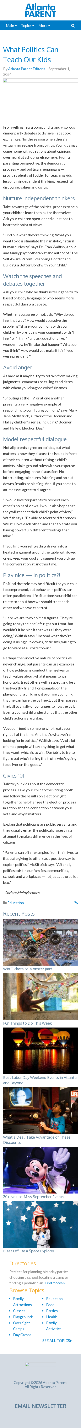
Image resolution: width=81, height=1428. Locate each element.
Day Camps (22, 1334)
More (43, 25)
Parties (52, 1310)
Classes (19, 1310)
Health (51, 1316)
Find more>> (55, 1283)
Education (15, 902)
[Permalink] (76, 902)
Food (50, 1304)
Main (10, 25)
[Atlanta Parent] (40, 1369)
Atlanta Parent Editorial (26, 68)
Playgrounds (23, 1316)
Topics (26, 25)
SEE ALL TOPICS (56, 1340)
